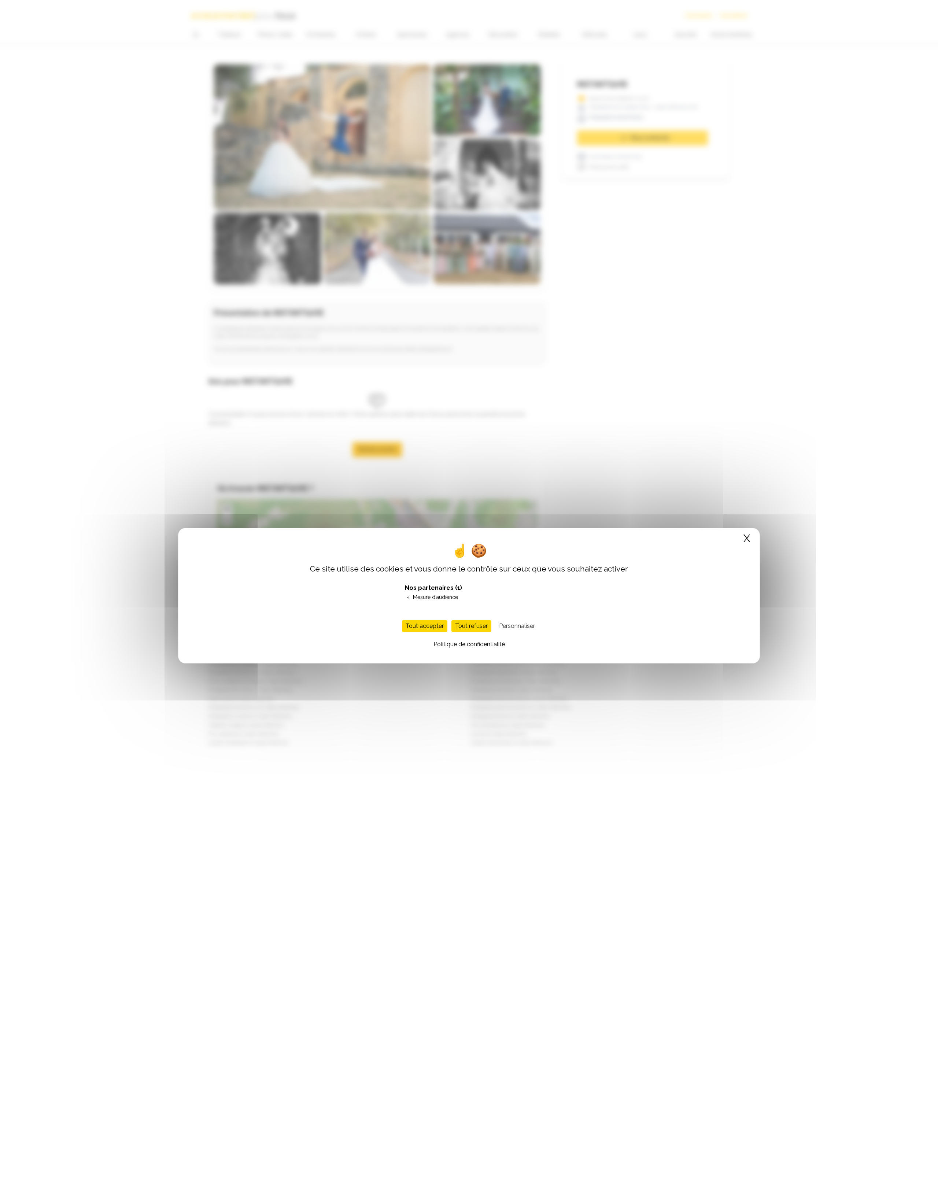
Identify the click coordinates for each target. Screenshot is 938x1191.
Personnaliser (517, 625)
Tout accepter (425, 625)
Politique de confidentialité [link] (469, 643)
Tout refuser (471, 625)
